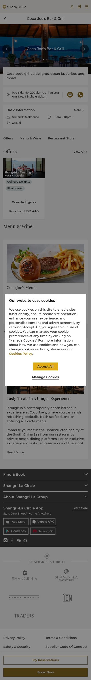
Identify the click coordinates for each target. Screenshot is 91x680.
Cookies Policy (20, 354)
